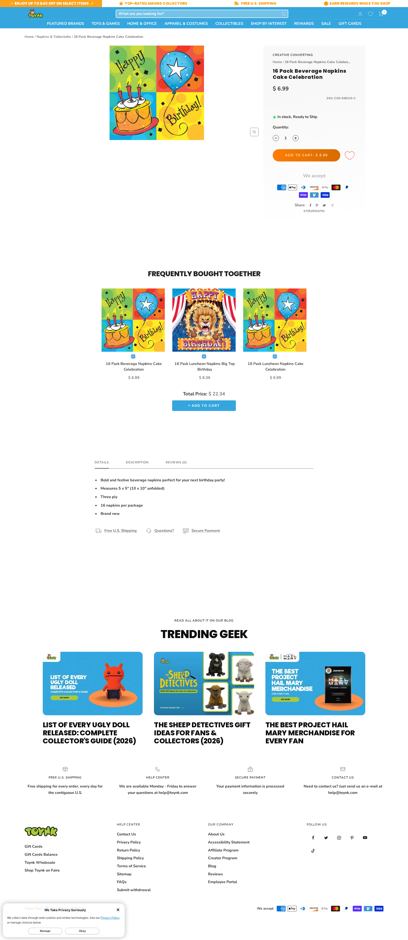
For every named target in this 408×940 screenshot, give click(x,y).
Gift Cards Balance (41, 854)
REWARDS (304, 23)
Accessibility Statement (229, 842)
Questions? (164, 530)
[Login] (360, 14)
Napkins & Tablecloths (54, 36)
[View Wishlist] (370, 14)
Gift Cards (33, 846)
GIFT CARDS (350, 23)
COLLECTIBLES (229, 23)
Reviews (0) (176, 463)
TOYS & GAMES (106, 23)
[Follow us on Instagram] (339, 837)
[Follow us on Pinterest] (352, 837)
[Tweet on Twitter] (324, 205)
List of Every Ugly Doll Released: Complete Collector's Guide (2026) (89, 733)
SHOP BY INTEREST (269, 23)
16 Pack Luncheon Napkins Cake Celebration (275, 366)
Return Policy (128, 850)
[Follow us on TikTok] (313, 850)
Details (102, 463)
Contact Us (126, 834)
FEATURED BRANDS (65, 23)
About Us (216, 834)
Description (137, 463)
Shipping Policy (130, 858)
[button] (380, 14)
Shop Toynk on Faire (42, 870)
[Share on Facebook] (310, 205)
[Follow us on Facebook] (313, 837)
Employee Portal (222, 882)
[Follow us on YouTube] (365, 837)
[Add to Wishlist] (350, 155)
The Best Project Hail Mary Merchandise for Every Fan (310, 733)
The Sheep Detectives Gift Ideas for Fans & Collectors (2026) (202, 733)
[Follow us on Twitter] (326, 837)
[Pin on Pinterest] (317, 205)
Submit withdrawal (134, 890)
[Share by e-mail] (332, 205)
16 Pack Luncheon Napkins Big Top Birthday (204, 366)
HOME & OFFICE (142, 23)
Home (29, 36)
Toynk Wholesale (40, 862)
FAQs (122, 882)
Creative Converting (293, 55)
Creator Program (222, 858)
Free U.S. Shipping (120, 530)
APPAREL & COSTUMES (186, 23)
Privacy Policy (129, 842)
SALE (326, 23)
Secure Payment (205, 530)
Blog (212, 866)
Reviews (215, 874)
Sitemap (124, 874)
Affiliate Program (223, 850)
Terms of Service (131, 866)
